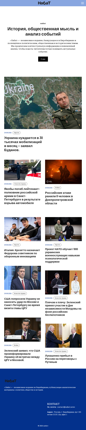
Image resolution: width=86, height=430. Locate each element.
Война (16, 345)
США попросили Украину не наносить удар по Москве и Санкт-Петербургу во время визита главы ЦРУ (22, 303)
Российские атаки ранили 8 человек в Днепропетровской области (59, 198)
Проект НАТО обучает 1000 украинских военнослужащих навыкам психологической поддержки (62, 255)
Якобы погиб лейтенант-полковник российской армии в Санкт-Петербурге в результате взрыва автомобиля (22, 196)
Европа (16, 245)
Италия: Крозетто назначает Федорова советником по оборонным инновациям (22, 253)
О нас (43, 59)
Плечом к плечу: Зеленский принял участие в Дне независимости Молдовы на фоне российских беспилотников (63, 308)
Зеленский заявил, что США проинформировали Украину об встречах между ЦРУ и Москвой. (22, 355)
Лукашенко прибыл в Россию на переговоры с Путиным (61, 358)
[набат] (44, 3)
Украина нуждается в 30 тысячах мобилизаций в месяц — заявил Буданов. (23, 144)
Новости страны (19, 293)
